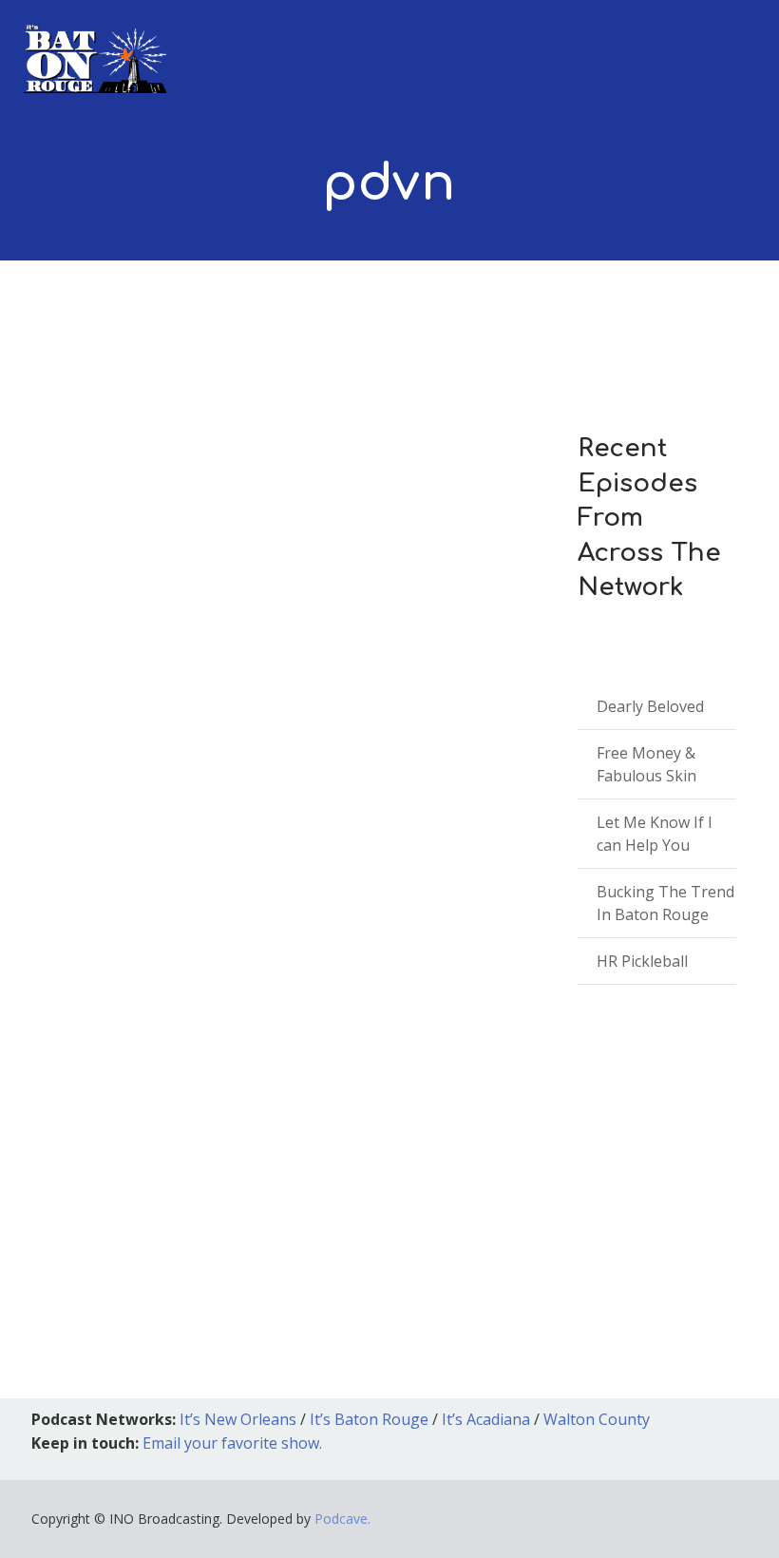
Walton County (596, 1419)
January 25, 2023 (106, 998)
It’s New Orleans (238, 1419)
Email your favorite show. (232, 1443)
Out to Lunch (237, 998)
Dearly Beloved (650, 706)
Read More (89, 1218)
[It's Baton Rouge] (95, 46)
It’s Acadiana (486, 1419)
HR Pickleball (642, 961)
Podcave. (342, 1519)
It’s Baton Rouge (369, 1419)
